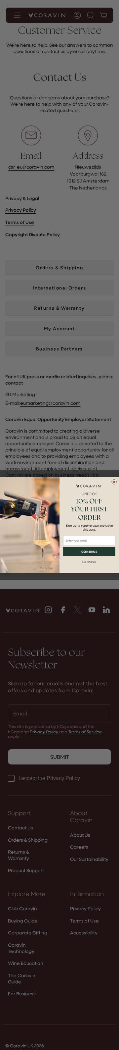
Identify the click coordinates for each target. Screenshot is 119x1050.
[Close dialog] (114, 481)
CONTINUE (89, 552)
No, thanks (89, 562)
